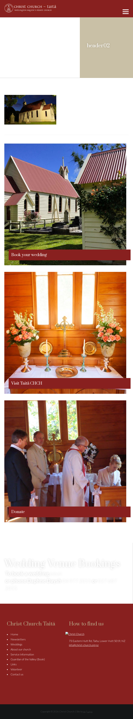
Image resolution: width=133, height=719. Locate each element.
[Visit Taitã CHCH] (65, 392)
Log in (89, 712)
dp (84, 712)
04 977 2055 (76, 581)
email (56, 573)
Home (14, 634)
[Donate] (65, 521)
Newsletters (18, 639)
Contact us (17, 674)
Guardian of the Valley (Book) (28, 659)
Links (14, 664)
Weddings (16, 644)
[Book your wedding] (65, 264)
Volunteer (16, 669)
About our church (21, 649)
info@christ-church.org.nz (84, 645)
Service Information (22, 654)
